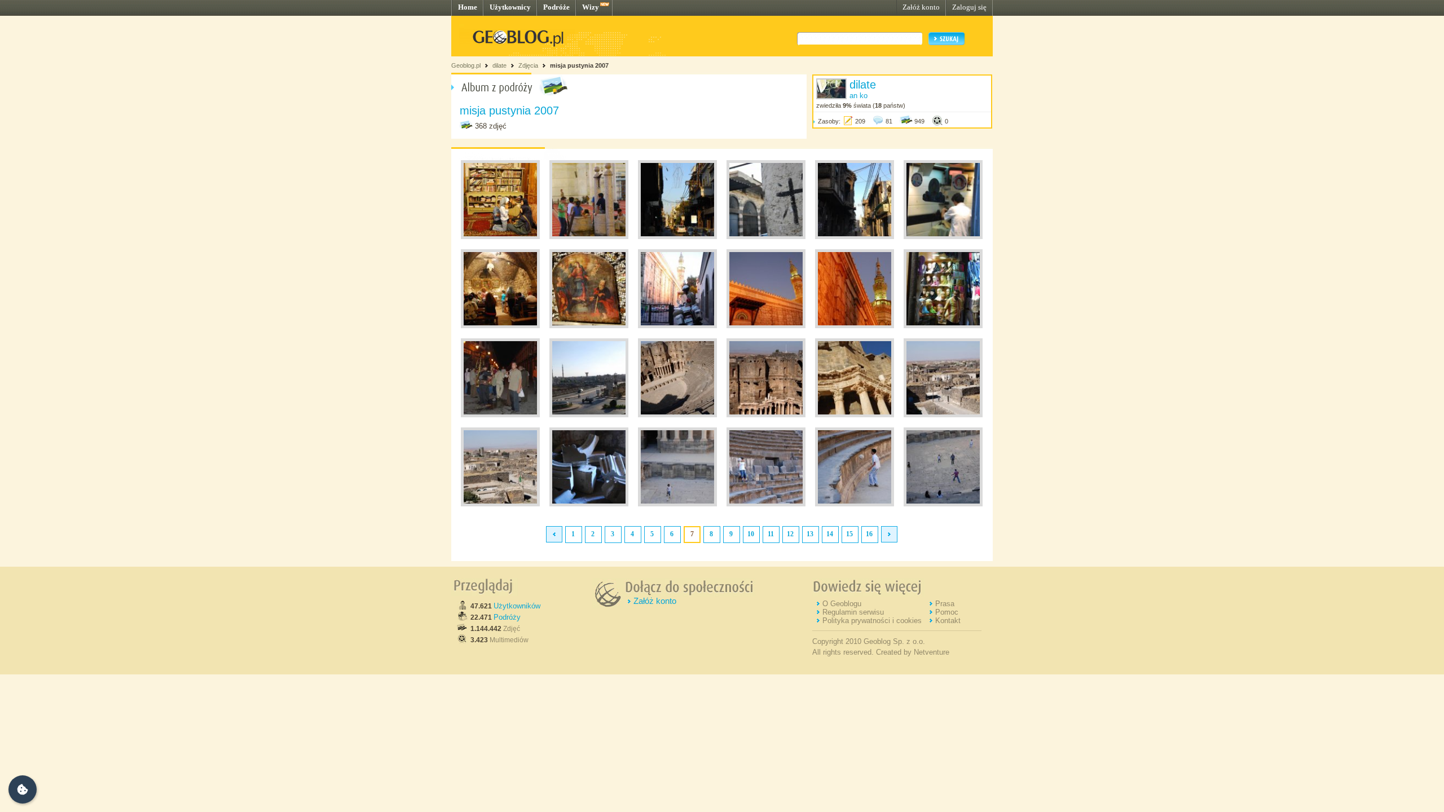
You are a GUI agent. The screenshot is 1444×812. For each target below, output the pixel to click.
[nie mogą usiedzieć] (588, 236)
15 (849, 534)
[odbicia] (766, 504)
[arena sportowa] (677, 504)
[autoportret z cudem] (677, 415)
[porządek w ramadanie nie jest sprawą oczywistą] (677, 326)
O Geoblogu (841, 603)
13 (810, 534)
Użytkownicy (510, 7)
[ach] (766, 326)
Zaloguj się (969, 7)
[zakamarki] (588, 504)
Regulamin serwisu (853, 612)
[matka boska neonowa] (677, 236)
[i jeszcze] (500, 504)
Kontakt (948, 620)
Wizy (590, 7)
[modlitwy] (588, 326)
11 (771, 534)
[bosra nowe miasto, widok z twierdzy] (588, 415)
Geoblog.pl (466, 65)
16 (869, 534)
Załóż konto (921, 7)
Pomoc (946, 612)
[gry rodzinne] (943, 504)
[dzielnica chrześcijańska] (766, 236)
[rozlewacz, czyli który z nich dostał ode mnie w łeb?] (500, 415)
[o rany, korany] (500, 236)
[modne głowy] (943, 326)
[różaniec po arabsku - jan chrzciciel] (500, 326)
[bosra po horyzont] (766, 415)
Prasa (944, 603)
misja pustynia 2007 (579, 65)
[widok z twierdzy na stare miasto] (943, 415)
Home (467, 7)
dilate (499, 65)
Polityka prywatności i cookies (872, 620)
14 (829, 534)
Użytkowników (517, 606)
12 (790, 534)
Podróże (556, 7)
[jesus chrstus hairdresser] (943, 236)
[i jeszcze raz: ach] (854, 326)
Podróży (507, 617)
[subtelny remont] (854, 236)
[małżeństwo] (854, 415)
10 (750, 534)
